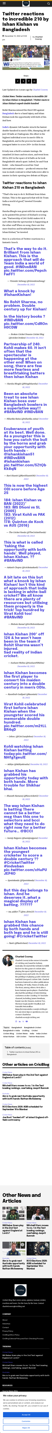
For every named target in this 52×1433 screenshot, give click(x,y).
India (32, 1033)
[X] (23, 81)
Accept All (26, 1415)
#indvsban (14, 866)
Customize (26, 1421)
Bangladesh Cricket (32, 1027)
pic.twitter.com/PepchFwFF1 (25, 272)
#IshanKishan (17, 295)
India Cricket (41, 1033)
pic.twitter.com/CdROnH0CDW (26, 325)
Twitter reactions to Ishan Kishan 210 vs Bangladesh (23, 1053)
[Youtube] (27, 1021)
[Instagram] (16, 1021)
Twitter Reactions (37, 1036)
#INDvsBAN (26, 267)
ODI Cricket (21, 1036)
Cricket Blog (8, 1033)
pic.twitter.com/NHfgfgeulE (25, 755)
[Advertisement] (26, 1148)
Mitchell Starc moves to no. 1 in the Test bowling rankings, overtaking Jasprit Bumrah (37, 1230)
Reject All (26, 1428)
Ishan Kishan (8, 1036)
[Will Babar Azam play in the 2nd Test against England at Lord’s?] (13, 1213)
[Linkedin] (20, 1021)
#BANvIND (13, 412)
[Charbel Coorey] (8, 989)
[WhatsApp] (34, 81)
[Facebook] (17, 81)
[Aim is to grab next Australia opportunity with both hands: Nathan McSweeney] (13, 1248)
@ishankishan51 (19, 454)
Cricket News (22, 1033)
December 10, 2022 (26, 284)
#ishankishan (17, 462)
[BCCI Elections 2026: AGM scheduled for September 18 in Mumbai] (38, 1248)
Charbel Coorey (39, 38)
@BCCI (26, 831)
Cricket (35, 1030)
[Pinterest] (28, 81)
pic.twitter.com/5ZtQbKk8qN (25, 467)
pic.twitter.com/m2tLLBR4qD (25, 728)
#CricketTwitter (19, 863)
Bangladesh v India (11, 1030)
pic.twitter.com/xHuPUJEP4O (25, 872)
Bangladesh (8, 113)
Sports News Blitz (10, 1391)
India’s (5, 127)
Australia (5, 1094)
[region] (26, 1412)
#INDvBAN (13, 320)
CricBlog (25, 1030)
